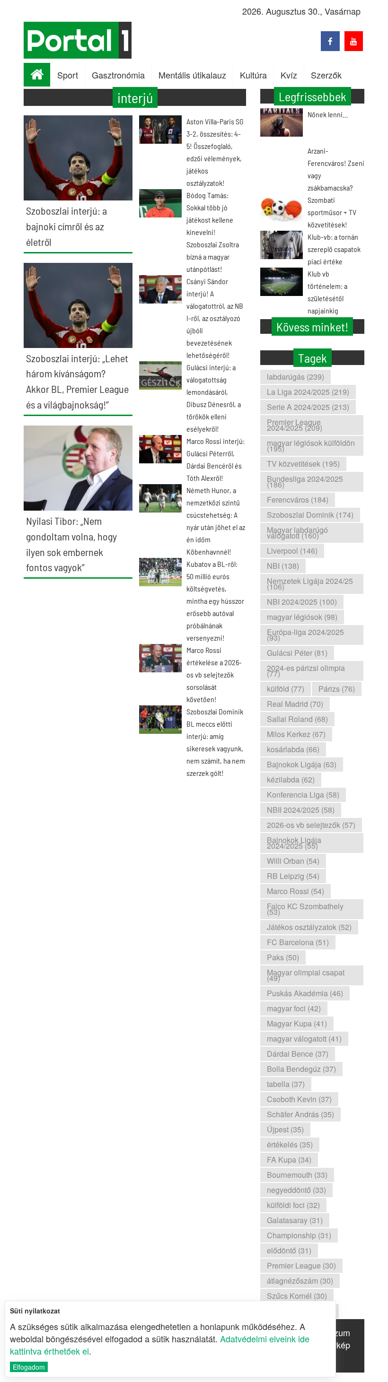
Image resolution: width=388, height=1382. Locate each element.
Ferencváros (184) (297, 499)
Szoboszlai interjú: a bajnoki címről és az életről (66, 226)
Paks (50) (283, 957)
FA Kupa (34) (289, 1159)
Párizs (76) (336, 688)
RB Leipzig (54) (293, 875)
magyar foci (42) (294, 1008)
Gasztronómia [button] (118, 75)
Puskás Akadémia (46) (305, 993)
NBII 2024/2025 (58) (301, 809)
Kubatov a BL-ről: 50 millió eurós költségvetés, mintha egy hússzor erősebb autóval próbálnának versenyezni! (215, 600)
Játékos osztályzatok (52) (309, 926)
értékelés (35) (290, 1144)
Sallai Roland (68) (297, 718)
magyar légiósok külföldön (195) (311, 445)
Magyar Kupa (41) (297, 1023)
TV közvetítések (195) (303, 463)
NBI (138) (283, 565)
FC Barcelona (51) (298, 942)
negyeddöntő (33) (296, 1189)
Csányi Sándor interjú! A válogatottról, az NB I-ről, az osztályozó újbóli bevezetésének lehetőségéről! (214, 318)
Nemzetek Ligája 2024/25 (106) (310, 583)
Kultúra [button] (253, 75)
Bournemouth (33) (297, 1174)
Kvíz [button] (289, 75)
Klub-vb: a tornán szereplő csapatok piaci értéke (334, 249)
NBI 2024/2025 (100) (302, 601)
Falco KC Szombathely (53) (305, 909)
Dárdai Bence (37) (297, 1053)
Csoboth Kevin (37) (299, 1099)
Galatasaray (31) (295, 1220)
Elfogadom (29, 1367)
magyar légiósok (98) (302, 616)
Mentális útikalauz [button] (192, 75)
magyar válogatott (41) (304, 1038)
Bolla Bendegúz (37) (301, 1068)
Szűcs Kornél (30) (297, 1295)
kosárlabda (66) (293, 749)
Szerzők (326, 75)
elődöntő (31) (289, 1250)
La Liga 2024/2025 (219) (308, 391)
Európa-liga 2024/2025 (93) (305, 634)
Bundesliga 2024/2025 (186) (305, 481)
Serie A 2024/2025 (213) (308, 406)
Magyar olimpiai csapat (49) (305, 975)
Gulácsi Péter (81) (297, 652)
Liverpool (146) (292, 550)
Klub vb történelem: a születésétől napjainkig (327, 292)
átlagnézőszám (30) (300, 1280)
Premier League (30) (301, 1265)
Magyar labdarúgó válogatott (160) (297, 532)
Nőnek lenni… (328, 114)
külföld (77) (285, 688)
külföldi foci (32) (293, 1204)
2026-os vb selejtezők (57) (311, 824)
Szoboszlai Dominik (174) (310, 514)
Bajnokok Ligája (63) (301, 764)
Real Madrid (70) (295, 703)
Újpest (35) (285, 1129)
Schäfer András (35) (300, 1114)
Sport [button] (67, 75)
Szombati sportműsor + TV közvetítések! (332, 212)
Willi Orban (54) (293, 860)
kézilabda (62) (291, 779)
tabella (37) (286, 1083)
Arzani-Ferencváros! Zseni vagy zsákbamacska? (336, 169)
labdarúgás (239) (295, 376)
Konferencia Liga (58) (303, 794)
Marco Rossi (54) (295, 891)
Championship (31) (299, 1235)
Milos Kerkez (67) (296, 734)
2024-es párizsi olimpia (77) (306, 670)
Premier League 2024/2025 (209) (294, 425)
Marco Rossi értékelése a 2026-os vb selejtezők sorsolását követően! (214, 674)
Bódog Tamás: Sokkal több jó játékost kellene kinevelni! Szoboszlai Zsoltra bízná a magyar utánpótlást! (212, 232)
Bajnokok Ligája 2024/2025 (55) (294, 842)
